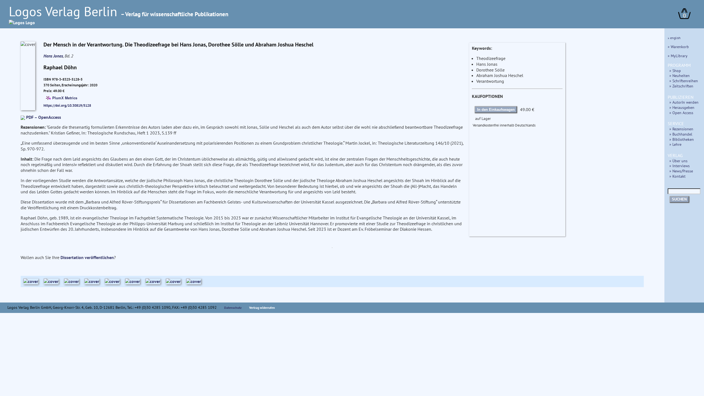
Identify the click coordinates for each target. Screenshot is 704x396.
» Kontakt (677, 176)
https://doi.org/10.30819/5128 (67, 105)
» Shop (675, 70)
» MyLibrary (678, 55)
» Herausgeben (681, 107)
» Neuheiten (679, 75)
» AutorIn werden (683, 102)
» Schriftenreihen (683, 80)
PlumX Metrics (64, 97)
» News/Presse (681, 171)
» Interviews (679, 165)
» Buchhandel (680, 134)
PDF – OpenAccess (43, 117)
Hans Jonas (53, 56)
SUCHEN (679, 199)
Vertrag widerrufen (262, 308)
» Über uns (678, 160)
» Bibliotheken (681, 139)
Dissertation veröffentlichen (87, 257)
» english (674, 38)
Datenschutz (233, 308)
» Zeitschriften (681, 86)
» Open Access (681, 112)
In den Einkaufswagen (496, 110)
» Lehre (675, 144)
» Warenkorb (678, 46)
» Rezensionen (681, 128)
